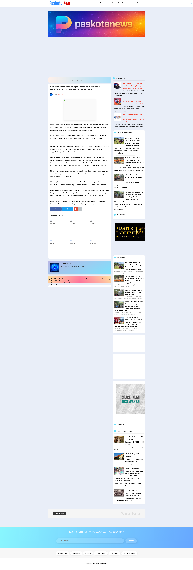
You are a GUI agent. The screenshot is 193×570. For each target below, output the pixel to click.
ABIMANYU (66, 264)
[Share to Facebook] (56, 209)
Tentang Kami (62, 553)
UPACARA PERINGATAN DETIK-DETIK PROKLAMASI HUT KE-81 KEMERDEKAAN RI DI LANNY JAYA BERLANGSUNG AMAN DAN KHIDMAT (129, 322)
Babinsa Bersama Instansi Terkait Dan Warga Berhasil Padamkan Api (133, 177)
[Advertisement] (96, 54)
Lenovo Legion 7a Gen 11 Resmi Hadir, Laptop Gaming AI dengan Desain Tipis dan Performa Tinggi (132, 86)
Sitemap (88, 553)
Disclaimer (114, 553)
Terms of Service (129, 553)
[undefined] (59, 220)
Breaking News (59, 513)
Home (52, 80)
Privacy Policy (101, 553)
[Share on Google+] (76, 209)
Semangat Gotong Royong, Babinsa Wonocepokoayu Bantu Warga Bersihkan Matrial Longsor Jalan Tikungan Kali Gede (128, 197)
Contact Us (76, 553)
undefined (53, 223)
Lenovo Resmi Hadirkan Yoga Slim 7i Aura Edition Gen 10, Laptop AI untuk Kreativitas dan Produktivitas (133, 101)
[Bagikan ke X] (67, 209)
